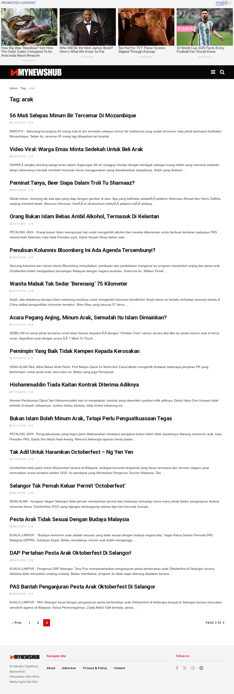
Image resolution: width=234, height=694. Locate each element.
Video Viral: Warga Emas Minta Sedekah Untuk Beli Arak (76, 149)
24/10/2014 (19, 257)
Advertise (69, 668)
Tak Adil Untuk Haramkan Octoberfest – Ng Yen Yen (71, 452)
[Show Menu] (213, 72)
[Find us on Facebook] (177, 668)
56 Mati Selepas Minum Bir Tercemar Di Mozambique (73, 115)
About (51, 668)
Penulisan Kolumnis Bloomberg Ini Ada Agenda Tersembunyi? (82, 250)
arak (32, 88)
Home (13, 88)
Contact (119, 668)
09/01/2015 (19, 156)
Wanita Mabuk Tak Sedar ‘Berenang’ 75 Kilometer (69, 284)
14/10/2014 (19, 425)
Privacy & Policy (95, 668)
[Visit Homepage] (36, 72)
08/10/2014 (19, 493)
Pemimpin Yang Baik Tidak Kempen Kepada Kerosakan (75, 351)
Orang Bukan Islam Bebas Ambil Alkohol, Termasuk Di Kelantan (84, 216)
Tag (23, 88)
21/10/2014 (19, 324)
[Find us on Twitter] (185, 668)
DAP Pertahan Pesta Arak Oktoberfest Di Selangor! (70, 553)
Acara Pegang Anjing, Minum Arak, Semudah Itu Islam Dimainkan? (88, 317)
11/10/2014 (19, 459)
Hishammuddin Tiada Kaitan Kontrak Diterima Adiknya (74, 384)
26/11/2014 (19, 223)
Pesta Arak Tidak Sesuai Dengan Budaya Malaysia (69, 519)
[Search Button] (222, 72)
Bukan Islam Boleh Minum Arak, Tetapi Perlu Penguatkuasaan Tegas (91, 418)
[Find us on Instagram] (193, 668)
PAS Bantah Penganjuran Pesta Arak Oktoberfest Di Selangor (82, 587)
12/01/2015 (19, 122)
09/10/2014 (19, 560)
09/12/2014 (19, 190)
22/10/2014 (19, 290)
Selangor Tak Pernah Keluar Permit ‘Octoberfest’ (67, 486)
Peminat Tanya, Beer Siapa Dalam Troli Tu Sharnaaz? (72, 183)
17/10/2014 (19, 358)
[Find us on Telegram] (201, 668)
